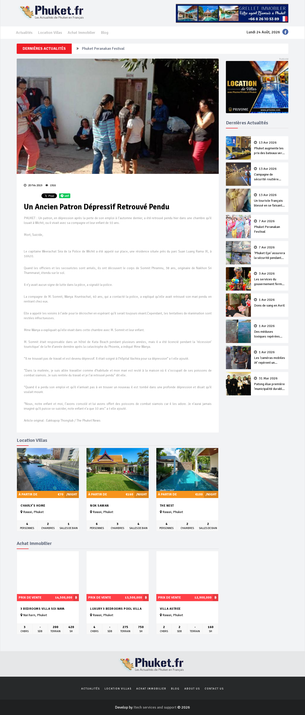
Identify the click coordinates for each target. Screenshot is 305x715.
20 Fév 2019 (34, 185)
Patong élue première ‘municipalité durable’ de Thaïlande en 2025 (269, 384)
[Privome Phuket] (257, 86)
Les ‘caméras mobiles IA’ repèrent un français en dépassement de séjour (269, 357)
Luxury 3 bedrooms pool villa (116, 608)
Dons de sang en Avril (269, 302)
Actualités (24, 32)
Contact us (214, 688)
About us (192, 688)
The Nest (167, 505)
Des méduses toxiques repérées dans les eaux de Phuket (267, 331)
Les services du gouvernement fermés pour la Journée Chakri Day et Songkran (269, 279)
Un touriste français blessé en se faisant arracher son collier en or (268, 200)
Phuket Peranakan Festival (103, 46)
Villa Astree (170, 608)
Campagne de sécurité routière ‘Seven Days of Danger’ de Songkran (269, 174)
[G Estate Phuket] (232, 13)
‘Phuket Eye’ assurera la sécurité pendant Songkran (269, 253)
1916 (52, 185)
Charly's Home (32, 505)
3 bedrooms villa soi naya (42, 608)
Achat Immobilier (81, 32)
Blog (104, 32)
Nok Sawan (99, 505)
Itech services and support (155, 707)
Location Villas (50, 32)
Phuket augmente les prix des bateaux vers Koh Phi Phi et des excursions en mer (269, 148)
